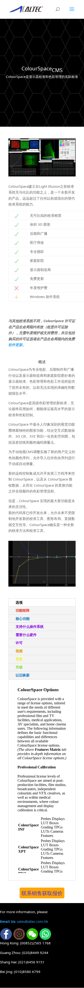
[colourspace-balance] (42, 563)
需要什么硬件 (26, 634)
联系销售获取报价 (42, 892)
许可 (19, 642)
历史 (19, 658)
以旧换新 (23, 675)
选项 (19, 602)
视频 (19, 650)
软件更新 (15, 344)
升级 (19, 667)
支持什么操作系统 (30, 626)
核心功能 (23, 618)
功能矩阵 (23, 610)
